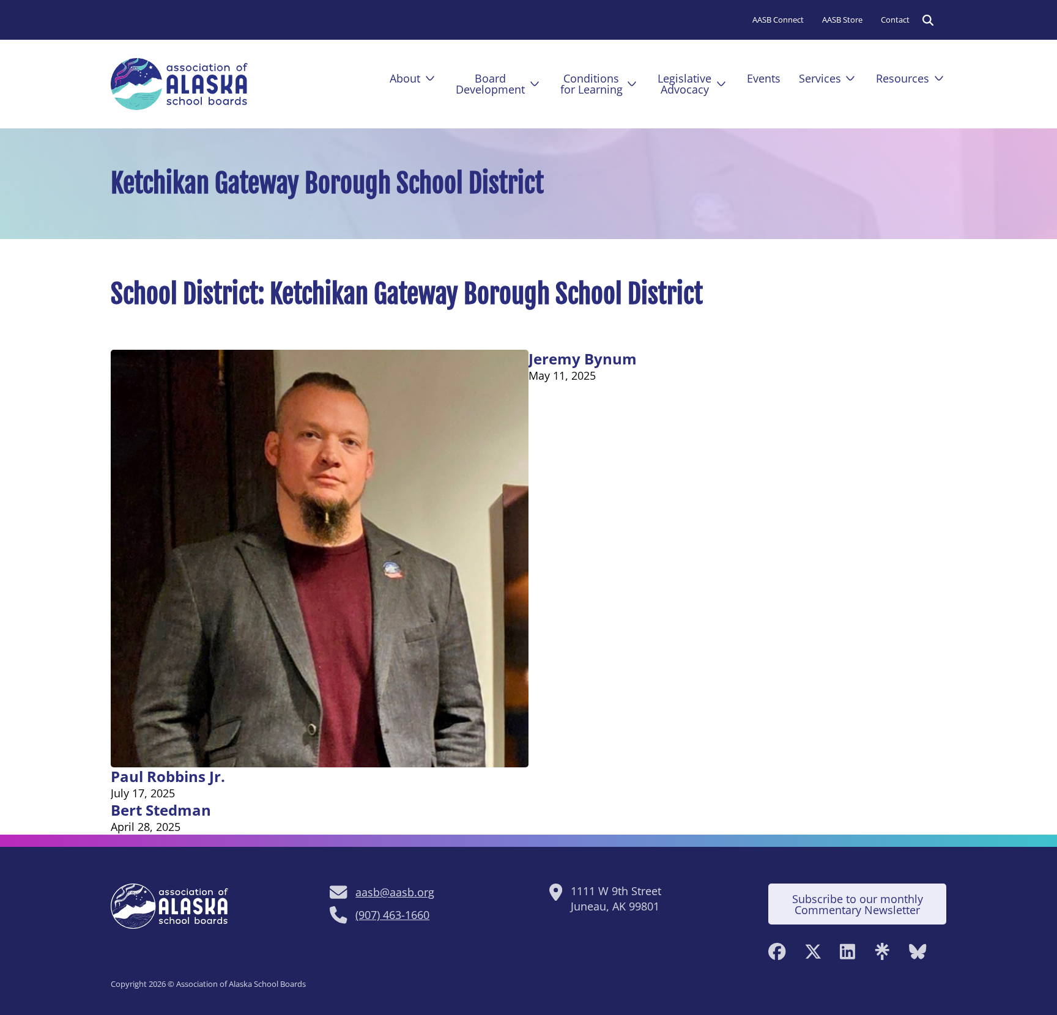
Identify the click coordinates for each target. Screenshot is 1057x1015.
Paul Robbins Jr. (168, 776)
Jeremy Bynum (582, 359)
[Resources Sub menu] (939, 78)
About (405, 78)
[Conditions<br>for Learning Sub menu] (632, 83)
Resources (902, 78)
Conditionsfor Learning (591, 84)
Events (764, 78)
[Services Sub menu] (850, 78)
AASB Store (842, 19)
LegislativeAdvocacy (684, 84)
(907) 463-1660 (392, 914)
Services (820, 78)
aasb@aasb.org (394, 892)
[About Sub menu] (430, 78)
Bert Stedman (161, 810)
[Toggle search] (928, 20)
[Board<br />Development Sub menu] (534, 83)
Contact (895, 19)
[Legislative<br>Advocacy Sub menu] (721, 83)
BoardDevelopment (490, 84)
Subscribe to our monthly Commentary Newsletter (857, 904)
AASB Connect (778, 19)
